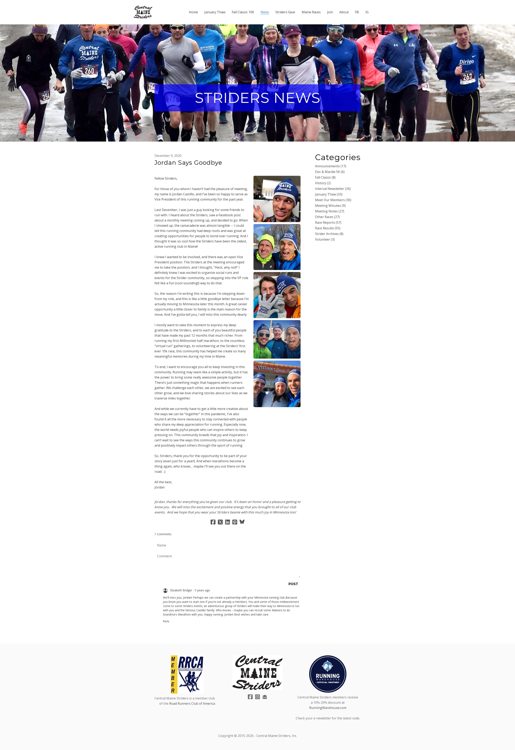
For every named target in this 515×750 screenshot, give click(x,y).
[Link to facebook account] (250, 696)
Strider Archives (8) (329, 234)
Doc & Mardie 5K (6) (330, 172)
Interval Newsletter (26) (333, 188)
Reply (166, 621)
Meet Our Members (169, 169)
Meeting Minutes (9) (330, 205)
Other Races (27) (327, 217)
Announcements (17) (330, 166)
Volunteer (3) (325, 239)
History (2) (323, 183)
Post (293, 584)
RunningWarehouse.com (327, 708)
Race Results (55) (327, 228)
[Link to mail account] (264, 696)
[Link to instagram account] (257, 696)
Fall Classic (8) (325, 177)
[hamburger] (157, 9)
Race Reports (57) (328, 222)
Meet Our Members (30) (333, 200)
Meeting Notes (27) (329, 211)
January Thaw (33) (328, 194)
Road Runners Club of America (192, 703)
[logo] (143, 12)
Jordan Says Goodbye (188, 162)
